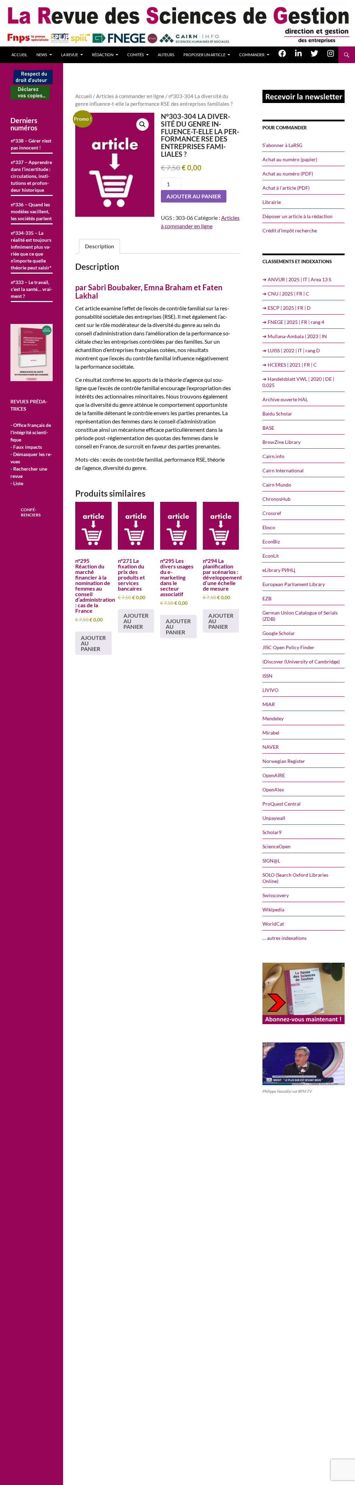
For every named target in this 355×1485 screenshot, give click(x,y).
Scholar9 (272, 832)
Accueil (19, 54)
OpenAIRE (273, 775)
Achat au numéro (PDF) (287, 174)
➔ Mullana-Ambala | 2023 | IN (294, 336)
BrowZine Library (281, 442)
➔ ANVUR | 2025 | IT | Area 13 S (296, 279)
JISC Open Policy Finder (288, 647)
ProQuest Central (281, 804)
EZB (266, 598)
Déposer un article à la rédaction (297, 216)
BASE (268, 428)
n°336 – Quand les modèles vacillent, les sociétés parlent (31, 211)
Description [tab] (99, 246)
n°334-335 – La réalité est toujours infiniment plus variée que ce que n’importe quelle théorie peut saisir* (31, 250)
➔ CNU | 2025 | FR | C (285, 294)
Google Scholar (278, 633)
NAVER (270, 747)
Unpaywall (273, 818)
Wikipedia (273, 909)
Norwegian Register (283, 761)
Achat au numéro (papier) (289, 159)
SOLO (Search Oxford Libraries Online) (295, 878)
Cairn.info (273, 456)
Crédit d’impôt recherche (289, 230)
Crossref (271, 513)
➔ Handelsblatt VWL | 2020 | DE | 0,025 (298, 382)
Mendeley (273, 718)
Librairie (271, 202)
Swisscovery (275, 895)
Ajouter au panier (193, 196)
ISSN (267, 676)
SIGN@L (271, 861)
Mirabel (270, 733)
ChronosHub (276, 499)
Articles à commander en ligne (130, 96)
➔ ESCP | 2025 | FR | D (286, 308)
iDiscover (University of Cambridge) (301, 661)
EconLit (270, 556)
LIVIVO (270, 690)
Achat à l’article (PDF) (286, 188)
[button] (142, 124)
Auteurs (166, 54)
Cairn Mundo (276, 485)
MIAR (268, 704)
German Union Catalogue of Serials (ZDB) (300, 616)
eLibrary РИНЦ (278, 570)
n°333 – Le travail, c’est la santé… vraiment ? (31, 289)
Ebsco (268, 527)
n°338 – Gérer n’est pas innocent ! (31, 144)
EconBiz (271, 541)
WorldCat (273, 924)
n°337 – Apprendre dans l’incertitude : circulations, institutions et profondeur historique (31, 176)
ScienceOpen (276, 846)
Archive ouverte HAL (285, 399)
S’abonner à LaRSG (282, 145)
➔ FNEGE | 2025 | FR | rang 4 (293, 322)
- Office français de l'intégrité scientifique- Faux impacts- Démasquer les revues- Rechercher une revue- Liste (31, 454)
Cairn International (283, 470)
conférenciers (31, 512)
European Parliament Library (293, 584)
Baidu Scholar (277, 414)
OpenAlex (273, 789)
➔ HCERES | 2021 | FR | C (289, 365)
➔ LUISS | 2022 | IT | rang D (291, 350)
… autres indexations (284, 938)
